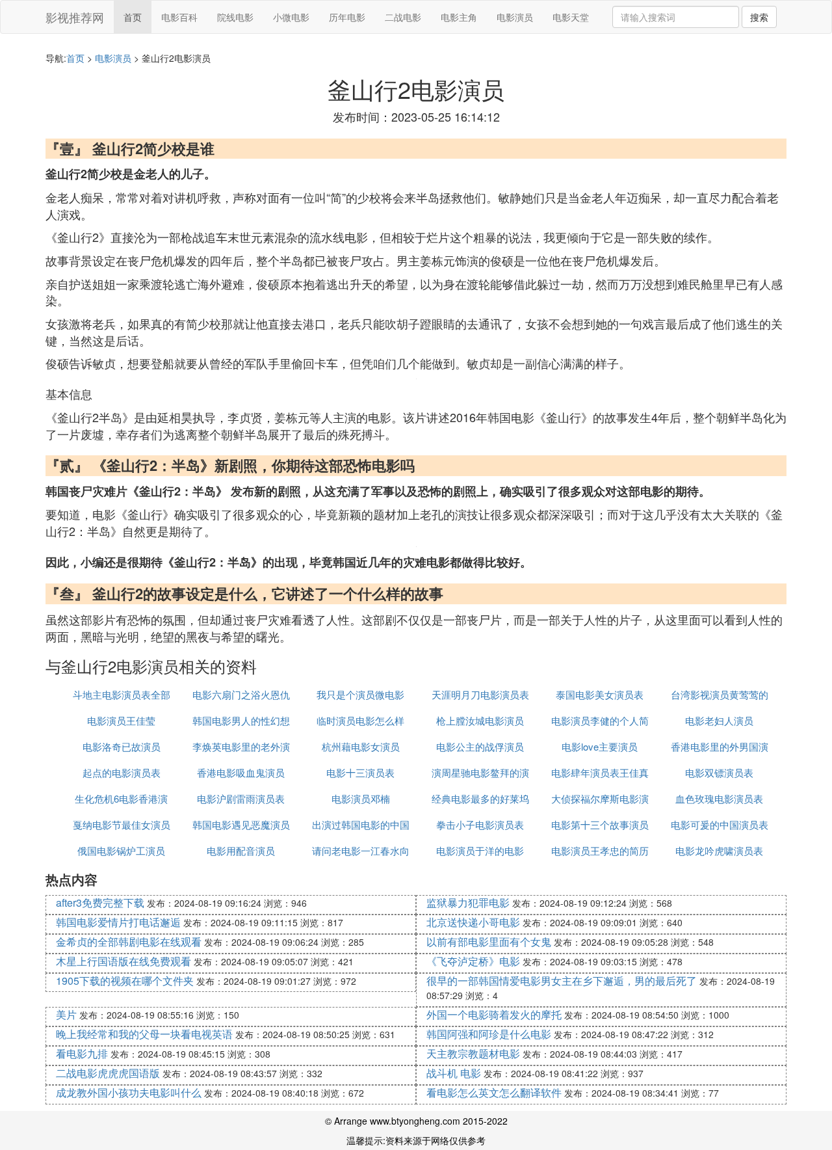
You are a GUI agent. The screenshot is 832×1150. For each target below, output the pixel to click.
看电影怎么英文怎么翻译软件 (494, 1092)
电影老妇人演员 (719, 720)
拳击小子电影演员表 (480, 824)
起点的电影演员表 (122, 772)
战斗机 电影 (453, 1072)
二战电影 (403, 16)
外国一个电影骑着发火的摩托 (494, 1014)
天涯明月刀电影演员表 (480, 694)
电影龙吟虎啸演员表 (719, 850)
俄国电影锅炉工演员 (121, 850)
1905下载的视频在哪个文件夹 (125, 980)
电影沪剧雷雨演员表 (241, 798)
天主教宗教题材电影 (473, 1053)
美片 (66, 1014)
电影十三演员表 (360, 772)
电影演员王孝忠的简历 (600, 850)
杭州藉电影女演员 (361, 746)
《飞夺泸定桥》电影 (473, 961)
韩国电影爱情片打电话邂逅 (118, 922)
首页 (133, 16)
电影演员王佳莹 (121, 720)
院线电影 (235, 16)
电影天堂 (570, 16)
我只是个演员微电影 (360, 694)
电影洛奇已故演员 (122, 746)
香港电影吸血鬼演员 (241, 772)
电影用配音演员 (241, 850)
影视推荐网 (75, 16)
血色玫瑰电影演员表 (719, 798)
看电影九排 (82, 1053)
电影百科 (179, 16)
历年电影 (347, 16)
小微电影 (291, 16)
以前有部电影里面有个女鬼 (488, 941)
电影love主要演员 (600, 746)
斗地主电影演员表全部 (121, 694)
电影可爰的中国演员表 (719, 824)
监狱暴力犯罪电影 (468, 902)
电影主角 (459, 16)
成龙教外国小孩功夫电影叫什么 (129, 1092)
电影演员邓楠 (361, 798)
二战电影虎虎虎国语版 (108, 1072)
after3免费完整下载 (100, 902)
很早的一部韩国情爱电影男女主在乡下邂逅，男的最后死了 (561, 980)
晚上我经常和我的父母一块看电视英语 (144, 1033)
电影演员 (515, 16)
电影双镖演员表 (719, 772)
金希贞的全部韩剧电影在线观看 (129, 941)
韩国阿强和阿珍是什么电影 (488, 1033)
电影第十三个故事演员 (600, 824)
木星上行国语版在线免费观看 (123, 961)
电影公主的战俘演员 (480, 746)
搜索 (759, 16)
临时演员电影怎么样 (360, 720)
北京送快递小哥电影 (473, 922)
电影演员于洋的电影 (480, 850)
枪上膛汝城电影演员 (480, 720)
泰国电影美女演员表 (600, 694)
